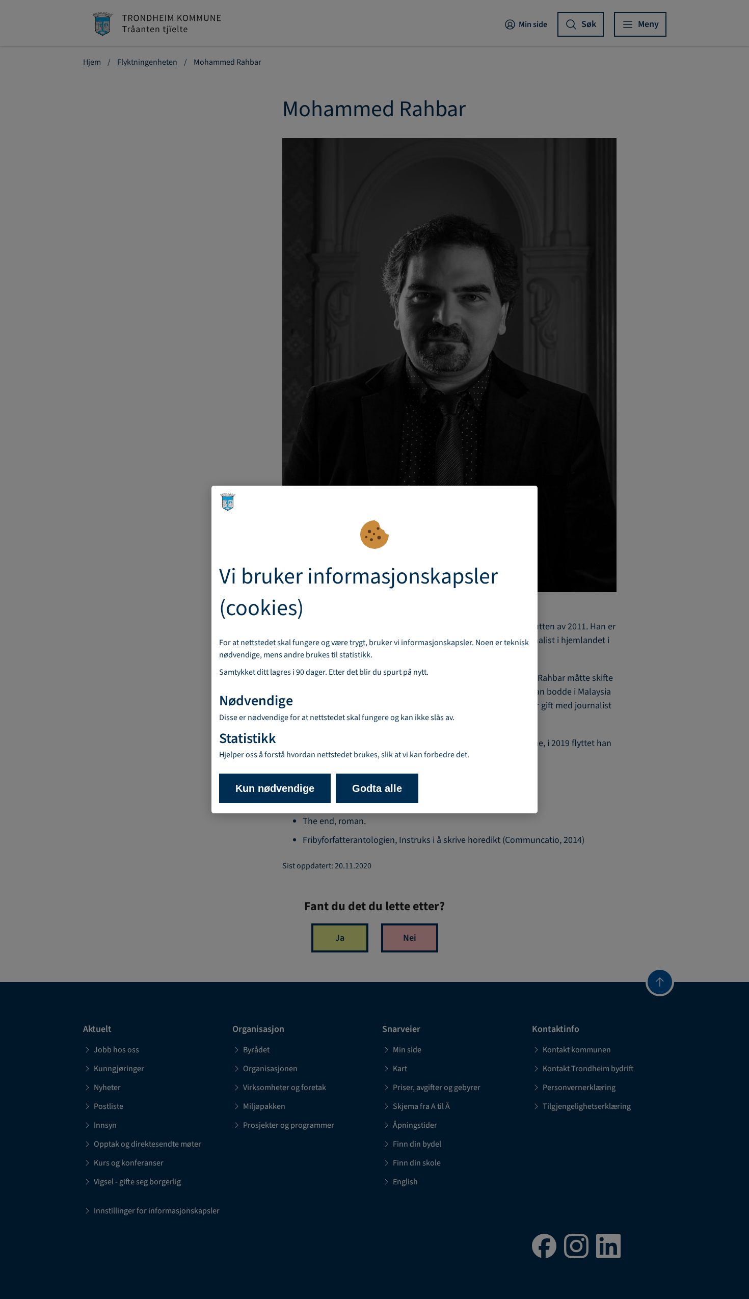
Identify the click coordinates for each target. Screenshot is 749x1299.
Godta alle (377, 788)
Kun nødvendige (274, 788)
